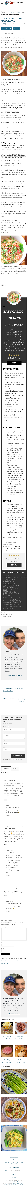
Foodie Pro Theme (14, 1181)
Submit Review (18, 755)
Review (5, 733)
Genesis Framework (8, 1184)
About (14, 1159)
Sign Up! (7, 1170)
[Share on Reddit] (18, 28)
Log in (23, 1184)
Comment (4, 927)
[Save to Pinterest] (11, 28)
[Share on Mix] (14, 28)
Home (12, 12)
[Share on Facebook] (3, 28)
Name (4, 740)
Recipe (18, 12)
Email (4, 747)
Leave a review (14, 565)
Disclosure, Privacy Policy (12, 1162)
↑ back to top (14, 1157)
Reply (5, 799)
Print (14, 363)
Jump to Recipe (8, 33)
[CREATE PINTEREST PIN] (4, 306)
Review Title (6, 726)
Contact (14, 1174)
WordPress (18, 1184)
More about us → (14, 1014)
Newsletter (14, 1168)
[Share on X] (7, 28)
